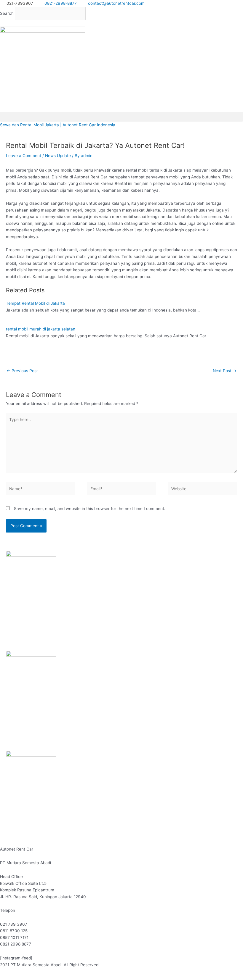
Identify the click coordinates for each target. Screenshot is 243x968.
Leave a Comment (23, 155)
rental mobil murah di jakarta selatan (40, 329)
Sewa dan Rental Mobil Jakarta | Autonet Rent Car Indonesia (57, 124)
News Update (58, 155)
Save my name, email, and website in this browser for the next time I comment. (89, 508)
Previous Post (22, 370)
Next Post (224, 370)
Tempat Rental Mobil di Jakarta (35, 303)
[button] (121, 23)
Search (7, 13)
